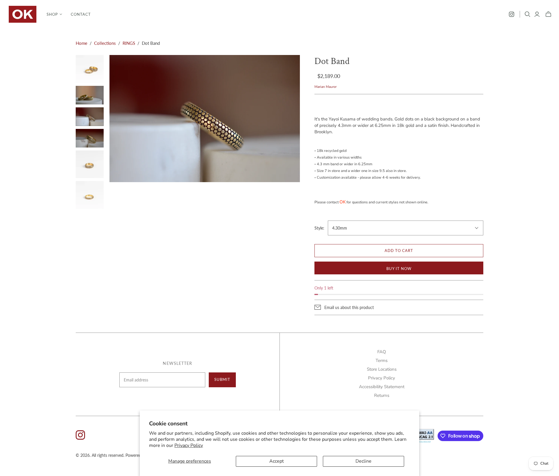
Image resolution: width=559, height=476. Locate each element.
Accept (276, 461)
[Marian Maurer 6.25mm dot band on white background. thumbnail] (90, 164)
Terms (382, 360)
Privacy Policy (188, 445)
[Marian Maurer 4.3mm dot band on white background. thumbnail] (90, 195)
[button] (54, 14)
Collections (105, 43)
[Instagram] (511, 14)
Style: (319, 227)
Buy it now (398, 268)
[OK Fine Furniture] (22, 14)
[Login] (537, 14)
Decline (363, 461)
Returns (381, 395)
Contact (81, 14)
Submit (222, 379)
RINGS (129, 43)
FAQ (381, 352)
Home (81, 43)
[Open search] (527, 14)
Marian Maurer (325, 86)
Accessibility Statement (381, 387)
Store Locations (382, 369)
